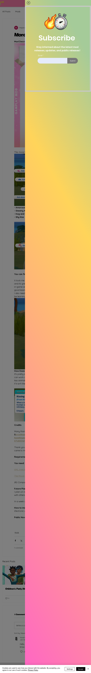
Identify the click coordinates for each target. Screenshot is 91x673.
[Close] (88, 669)
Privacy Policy (33, 670)
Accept (80, 669)
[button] (28, 2)
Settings (70, 669)
